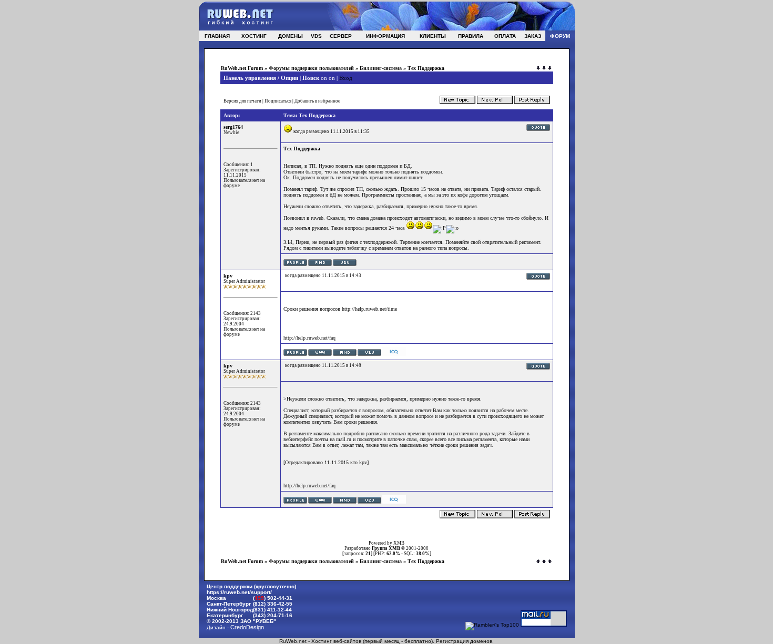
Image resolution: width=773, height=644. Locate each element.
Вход (345, 78)
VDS (316, 36)
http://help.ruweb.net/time (369, 309)
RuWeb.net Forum (242, 68)
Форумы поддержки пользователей (311, 68)
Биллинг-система (381, 68)
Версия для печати (242, 101)
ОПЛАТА (505, 36)
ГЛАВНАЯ (217, 36)
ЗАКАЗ (532, 36)
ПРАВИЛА (470, 36)
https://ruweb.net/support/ (239, 592)
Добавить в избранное (317, 101)
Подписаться (278, 101)
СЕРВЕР (341, 36)
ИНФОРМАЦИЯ (385, 36)
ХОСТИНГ (254, 36)
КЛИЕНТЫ (433, 36)
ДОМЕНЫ (290, 36)
